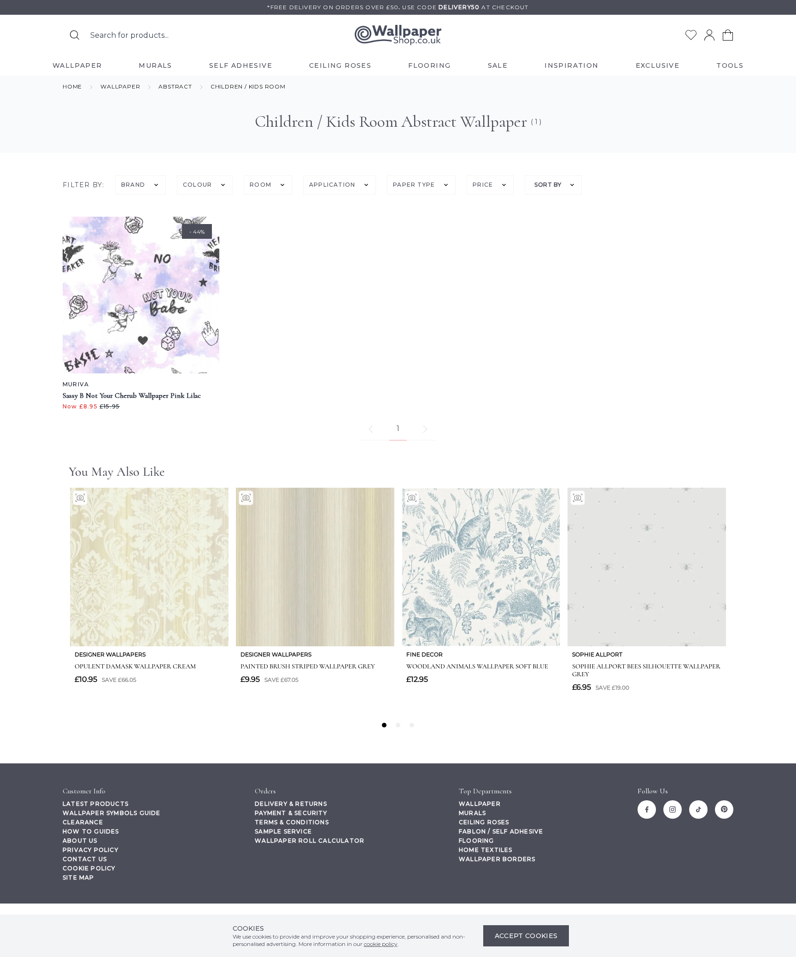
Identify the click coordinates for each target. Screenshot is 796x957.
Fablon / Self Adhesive (501, 831)
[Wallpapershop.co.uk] (398, 35)
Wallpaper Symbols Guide (112, 812)
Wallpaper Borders (497, 859)
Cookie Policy (89, 868)
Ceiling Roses (484, 822)
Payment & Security (291, 812)
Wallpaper (480, 803)
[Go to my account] (709, 35)
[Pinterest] (724, 809)
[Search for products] (75, 35)
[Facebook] (646, 809)
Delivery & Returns (291, 803)
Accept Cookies (526, 936)
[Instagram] (672, 809)
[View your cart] (727, 35)
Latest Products (96, 803)
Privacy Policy (90, 849)
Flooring (476, 840)
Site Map (78, 877)
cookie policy (381, 943)
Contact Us (85, 859)
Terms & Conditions (292, 822)
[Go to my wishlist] (690, 35)
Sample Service (283, 831)
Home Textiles (486, 849)
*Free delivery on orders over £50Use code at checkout (397, 7)
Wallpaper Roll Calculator (309, 840)
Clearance (83, 822)
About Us (80, 840)
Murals (472, 812)
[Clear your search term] (277, 35)
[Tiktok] (698, 809)
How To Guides (91, 831)
